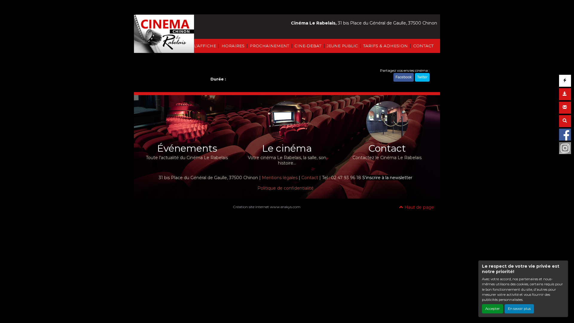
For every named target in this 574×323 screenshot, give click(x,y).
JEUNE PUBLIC (342, 45)
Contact (309, 177)
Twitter (422, 77)
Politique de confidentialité (285, 188)
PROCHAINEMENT (269, 45)
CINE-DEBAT (307, 45)
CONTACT (423, 45)
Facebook (404, 77)
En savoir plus (519, 309)
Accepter (492, 309)
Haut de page (418, 207)
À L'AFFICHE (203, 45)
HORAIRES (233, 45)
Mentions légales (279, 177)
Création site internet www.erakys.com (266, 207)
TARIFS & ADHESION (385, 45)
